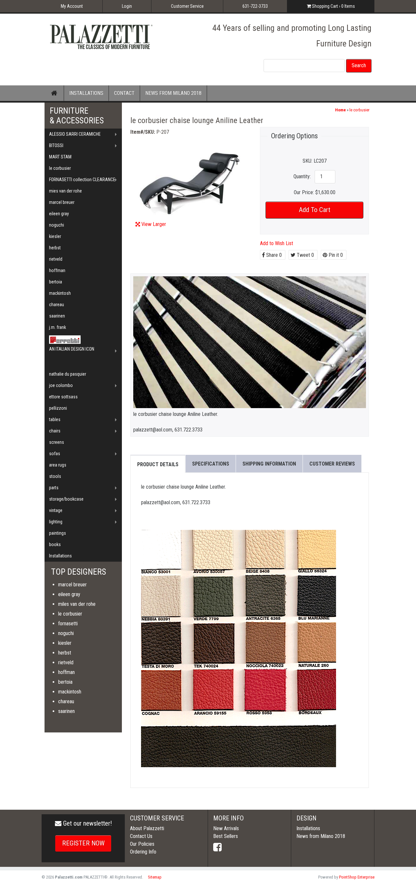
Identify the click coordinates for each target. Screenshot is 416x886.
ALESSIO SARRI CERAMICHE (75, 134)
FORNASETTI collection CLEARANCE (82, 179)
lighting (55, 521)
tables (54, 419)
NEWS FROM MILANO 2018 (173, 93)
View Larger (153, 224)
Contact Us (141, 836)
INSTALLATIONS (86, 93)
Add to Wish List (276, 243)
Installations (60, 555)
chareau (56, 304)
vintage (55, 510)
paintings (57, 533)
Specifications (210, 464)
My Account (72, 6)
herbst (55, 247)
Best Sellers (225, 836)
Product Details (157, 464)
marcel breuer (61, 202)
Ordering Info (143, 852)
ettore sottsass (63, 396)
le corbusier (359, 109)
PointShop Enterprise (356, 877)
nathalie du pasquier (67, 374)
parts (53, 487)
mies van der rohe (65, 190)
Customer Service (187, 6)
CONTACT (124, 93)
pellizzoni (58, 408)
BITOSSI (56, 145)
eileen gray (59, 213)
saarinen (57, 315)
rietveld (55, 259)
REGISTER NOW (83, 843)
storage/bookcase (66, 499)
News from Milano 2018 (320, 836)
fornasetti (68, 623)
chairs (54, 430)
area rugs (57, 465)
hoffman (57, 270)
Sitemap (155, 877)
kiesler (55, 236)
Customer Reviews (332, 464)
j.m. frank (57, 327)
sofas (54, 453)
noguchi (56, 225)
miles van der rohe (77, 604)
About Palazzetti (147, 828)
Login (127, 6)
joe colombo (61, 385)
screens (56, 442)
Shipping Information (269, 464)
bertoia (55, 281)
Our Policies (142, 844)
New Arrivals (226, 828)
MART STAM (60, 156)
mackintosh (60, 293)
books (55, 544)
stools (55, 476)
